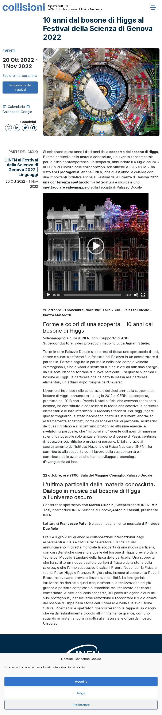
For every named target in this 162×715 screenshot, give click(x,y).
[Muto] (136, 295)
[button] (95, 246)
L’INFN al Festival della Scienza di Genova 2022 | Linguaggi (21, 167)
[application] (95, 246)
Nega (81, 693)
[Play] (48, 295)
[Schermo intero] (143, 295)
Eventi (9, 51)
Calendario (16, 107)
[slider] (92, 295)
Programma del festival (20, 87)
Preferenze (81, 705)
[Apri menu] (153, 7)
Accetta (81, 681)
